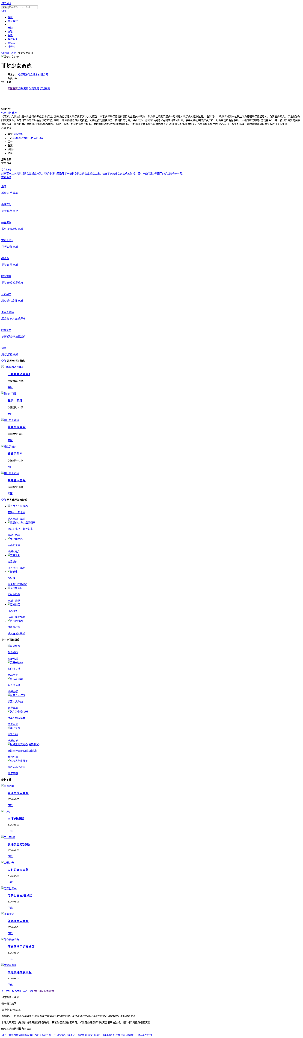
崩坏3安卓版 (16, 818)
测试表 (11, 43)
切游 (3, 11)
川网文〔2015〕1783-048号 (100, 1035)
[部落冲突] (7, 914)
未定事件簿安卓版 (20, 972)
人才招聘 (28, 991)
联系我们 (17, 991)
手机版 (15, 1035)
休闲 (14, 112)
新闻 (10, 27)
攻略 (10, 31)
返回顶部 (24, 1035)
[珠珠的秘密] (8, 446)
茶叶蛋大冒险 (17, 427)
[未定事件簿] (8, 965)
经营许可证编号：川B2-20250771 (134, 1035)
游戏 (13, 53)
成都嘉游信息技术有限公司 (33, 74)
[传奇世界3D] (9, 888)
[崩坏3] (5, 811)
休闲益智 (6, 112)
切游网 (5, 53)
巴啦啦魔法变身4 (19, 374)
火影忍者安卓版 (18, 870)
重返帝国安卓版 (18, 793)
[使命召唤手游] (10, 939)
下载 (10, 805)
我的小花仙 (15, 400)
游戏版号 (13, 39)
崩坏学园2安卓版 (19, 844)
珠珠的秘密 (15, 453)
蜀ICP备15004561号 (40, 1035)
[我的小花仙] (8, 393)
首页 (10, 17)
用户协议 (38, 991)
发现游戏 (13, 21)
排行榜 (11, 46)
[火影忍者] (7, 862)
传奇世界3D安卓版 (20, 895)
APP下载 (6, 1035)
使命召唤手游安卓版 (21, 946)
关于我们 (6, 991)
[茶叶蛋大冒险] (10, 420)
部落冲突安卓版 (18, 921)
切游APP (6, 3)
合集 (10, 35)
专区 (10, 387)
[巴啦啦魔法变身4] (12, 367)
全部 (3, 361)
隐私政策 (49, 991)
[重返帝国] (7, 786)
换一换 (5, 639)
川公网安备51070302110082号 (68, 1035)
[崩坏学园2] (8, 837)
